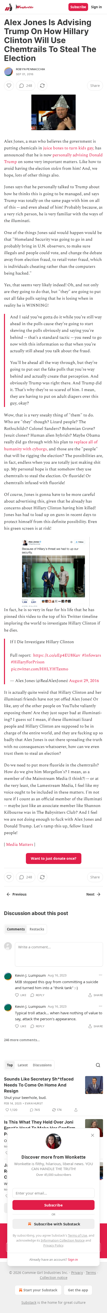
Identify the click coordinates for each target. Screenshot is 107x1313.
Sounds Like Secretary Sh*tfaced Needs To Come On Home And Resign (39, 1085)
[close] (93, 1135)
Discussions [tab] (42, 1065)
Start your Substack (40, 1290)
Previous (19, 894)
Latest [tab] (23, 1065)
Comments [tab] (16, 929)
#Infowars (91, 655)
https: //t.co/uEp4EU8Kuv (56, 655)
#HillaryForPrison (28, 662)
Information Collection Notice (63, 1240)
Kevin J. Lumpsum (30, 975)
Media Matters (19, 844)
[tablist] (25, 929)
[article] (53, 1094)
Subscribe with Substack (57, 1223)
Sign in (96, 7)
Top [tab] (10, 1065)
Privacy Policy (53, 1245)
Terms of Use (77, 1235)
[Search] (98, 1065)
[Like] (9, 86)
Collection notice (53, 1277)
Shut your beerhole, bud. (25, 1097)
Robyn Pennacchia (30, 69)
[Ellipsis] (101, 975)
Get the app (78, 1290)
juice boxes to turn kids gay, (68, 148)
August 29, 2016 (84, 681)
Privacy (77, 1272)
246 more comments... (22, 1040)
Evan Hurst (34, 1103)
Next (90, 894)
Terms (91, 1272)
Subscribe (78, 7)
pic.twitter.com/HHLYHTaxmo (39, 669)
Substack (28, 1302)
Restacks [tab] (37, 929)
